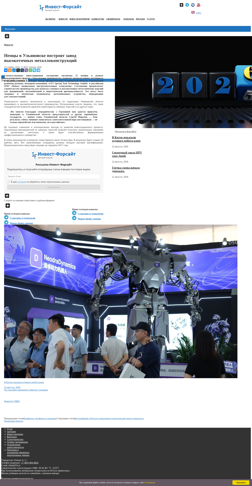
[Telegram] (38, 70)
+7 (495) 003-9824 (29, 463)
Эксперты (50, 19)
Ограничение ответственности (15, 446)
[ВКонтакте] (6, 70)
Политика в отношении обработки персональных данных (18, 452)
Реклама (140, 19)
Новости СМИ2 (12, 401)
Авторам (11, 431)
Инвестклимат (10, 29)
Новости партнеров (79, 19)
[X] (18, 70)
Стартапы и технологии (90, 213)
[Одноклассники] (10, 70)
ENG (198, 13)
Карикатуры (97, 19)
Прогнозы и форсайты (125, 131)
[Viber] (26, 70)
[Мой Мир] (14, 70)
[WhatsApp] (30, 70)
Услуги (151, 19)
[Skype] (34, 70)
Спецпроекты (113, 19)
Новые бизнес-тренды (89, 219)
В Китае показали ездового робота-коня (126, 139)
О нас (10, 429)
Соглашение (149, 482)
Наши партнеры (15, 434)
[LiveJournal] (22, 70)
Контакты (129, 19)
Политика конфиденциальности (17, 478)
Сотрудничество (15, 439)
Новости (63, 19)
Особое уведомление (17, 442)
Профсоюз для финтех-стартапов (40, 418)
